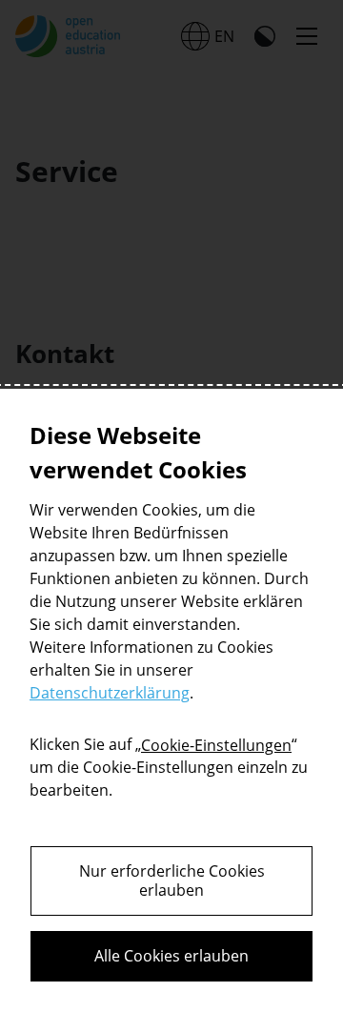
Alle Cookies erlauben (171, 955)
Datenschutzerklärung (110, 692)
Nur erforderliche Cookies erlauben (172, 880)
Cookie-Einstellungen (216, 746)
